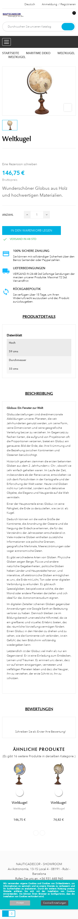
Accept (20, 902)
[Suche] (68, 26)
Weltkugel (19, 803)
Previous (36, 833)
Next (42, 833)
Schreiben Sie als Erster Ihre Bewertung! (40, 731)
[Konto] (65, 15)
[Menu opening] (6, 42)
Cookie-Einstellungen (54, 902)
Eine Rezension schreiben (19, 164)
